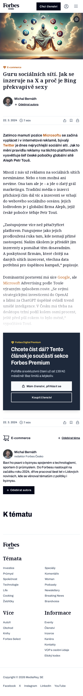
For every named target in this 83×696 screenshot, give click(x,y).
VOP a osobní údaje (57, 650)
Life (5, 590)
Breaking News (54, 595)
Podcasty (50, 584)
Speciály (50, 568)
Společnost (10, 579)
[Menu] (76, 6)
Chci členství (48, 6)
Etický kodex (52, 655)
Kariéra (49, 638)
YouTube (60, 685)
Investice (8, 568)
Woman (49, 579)
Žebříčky (8, 601)
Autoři (7, 622)
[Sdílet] (65, 120)
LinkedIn (45, 685)
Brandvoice (52, 601)
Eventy (49, 622)
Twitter (9, 145)
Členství (50, 627)
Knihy (6, 633)
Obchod (8, 627)
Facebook (9, 685)
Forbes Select (12, 638)
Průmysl (8, 573)
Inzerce (49, 633)
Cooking (8, 595)
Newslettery (52, 590)
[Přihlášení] (66, 6)
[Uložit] (72, 120)
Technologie (11, 584)
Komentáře (52, 573)
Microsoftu (52, 135)
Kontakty (50, 644)
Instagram (30, 685)
